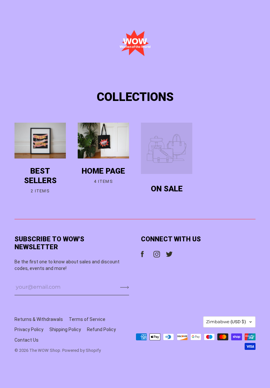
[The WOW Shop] (135, 43)
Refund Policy (101, 329)
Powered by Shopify (81, 350)
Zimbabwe (226, 321)
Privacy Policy (28, 329)
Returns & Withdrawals (38, 319)
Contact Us (26, 340)
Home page (103, 171)
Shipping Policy (65, 329)
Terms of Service (87, 319)
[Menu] (19, 10)
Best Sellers (40, 175)
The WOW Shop (44, 350)
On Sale (167, 188)
